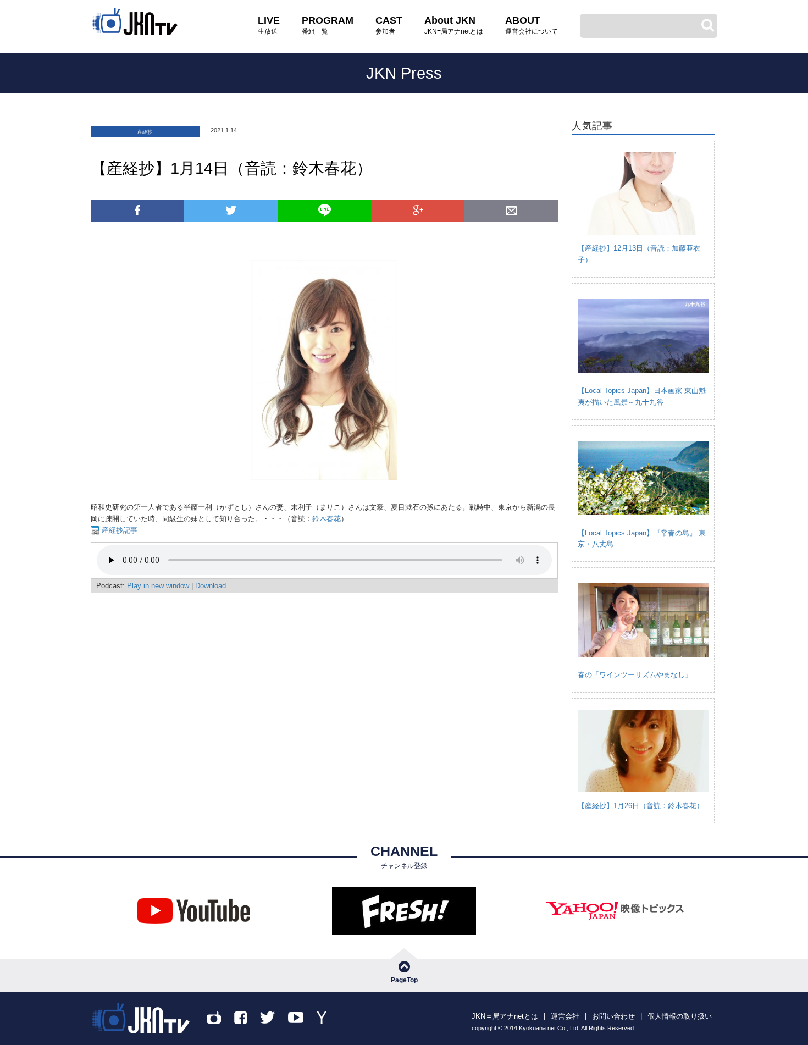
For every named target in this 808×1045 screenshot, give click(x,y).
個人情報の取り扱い (679, 1016)
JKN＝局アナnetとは (505, 1016)
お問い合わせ (613, 1016)
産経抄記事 (118, 530)
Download (210, 586)
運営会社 (565, 1016)
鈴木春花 (326, 519)
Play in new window (158, 586)
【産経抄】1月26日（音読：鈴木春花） (641, 805)
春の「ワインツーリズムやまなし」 (635, 675)
